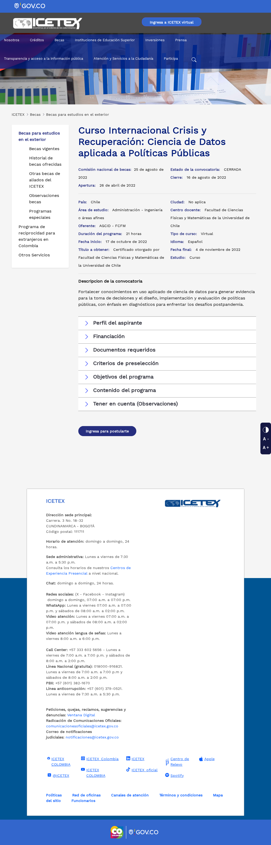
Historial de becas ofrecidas (45, 161)
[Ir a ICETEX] (47, 23)
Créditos (37, 40)
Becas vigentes (44, 148)
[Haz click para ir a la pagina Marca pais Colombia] (117, 832)
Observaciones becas (44, 198)
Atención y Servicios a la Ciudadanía (123, 59)
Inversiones (155, 40)
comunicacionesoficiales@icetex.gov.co (82, 726)
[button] (167, 323)
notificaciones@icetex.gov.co (92, 737)
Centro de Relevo (179, 761)
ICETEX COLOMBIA (60, 761)
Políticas (54, 795)
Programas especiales (40, 214)
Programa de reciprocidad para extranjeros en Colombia (37, 236)
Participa (171, 59)
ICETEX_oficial (144, 770)
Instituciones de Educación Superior (105, 40)
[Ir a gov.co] (30, 5)
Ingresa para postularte (107, 431)
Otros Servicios (34, 254)
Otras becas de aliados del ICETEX (44, 180)
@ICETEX (61, 775)
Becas (59, 40)
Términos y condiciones (180, 795)
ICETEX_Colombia (102, 759)
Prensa (181, 40)
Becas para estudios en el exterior (39, 136)
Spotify (177, 775)
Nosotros (11, 40)
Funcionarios (83, 800)
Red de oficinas (86, 795)
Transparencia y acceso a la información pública (43, 59)
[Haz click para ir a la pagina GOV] (143, 832)
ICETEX (138, 759)
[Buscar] (194, 60)
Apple (209, 759)
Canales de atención (130, 795)
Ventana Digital (81, 715)
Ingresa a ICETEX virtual (171, 22)
